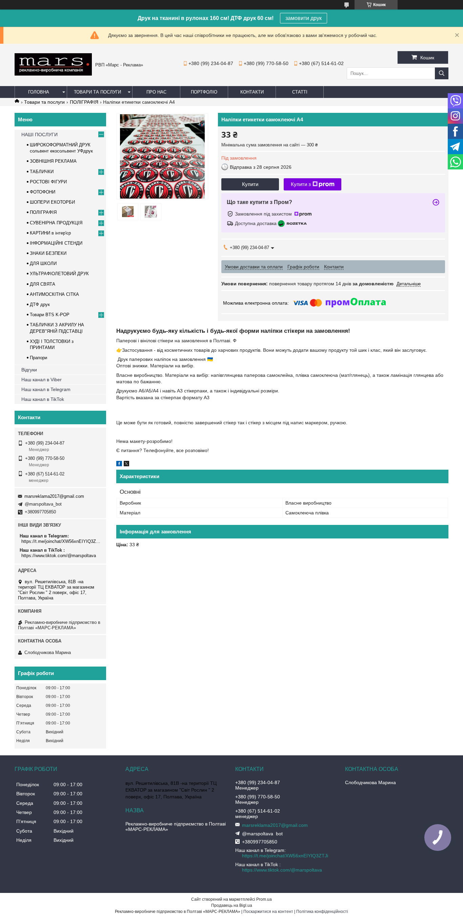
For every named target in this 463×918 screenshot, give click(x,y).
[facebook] (119, 464)
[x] (126, 464)
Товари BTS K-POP (49, 314)
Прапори (38, 357)
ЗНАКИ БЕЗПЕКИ (48, 253)
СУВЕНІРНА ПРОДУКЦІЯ (56, 222)
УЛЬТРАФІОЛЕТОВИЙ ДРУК (59, 273)
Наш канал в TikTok (42, 399)
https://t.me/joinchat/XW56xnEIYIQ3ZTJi (61, 541)
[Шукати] (441, 73)
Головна (38, 92)
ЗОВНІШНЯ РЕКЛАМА (53, 161)
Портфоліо (204, 92)
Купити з (301, 184)
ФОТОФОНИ (42, 192)
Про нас (156, 92)
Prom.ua (264, 899)
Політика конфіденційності (322, 911)
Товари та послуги (97, 92)
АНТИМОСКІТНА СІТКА (54, 294)
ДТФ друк (40, 304)
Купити (250, 184)
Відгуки (29, 369)
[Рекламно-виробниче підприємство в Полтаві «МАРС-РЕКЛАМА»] (53, 74)
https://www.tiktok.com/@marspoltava (58, 555)
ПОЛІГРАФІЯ (84, 102)
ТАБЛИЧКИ (42, 171)
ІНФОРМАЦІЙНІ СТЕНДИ (56, 243)
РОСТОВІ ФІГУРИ (48, 181)
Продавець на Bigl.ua (231, 905)
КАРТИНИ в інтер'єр (50, 233)
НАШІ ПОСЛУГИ (39, 134)
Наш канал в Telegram (46, 389)
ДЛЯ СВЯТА (42, 284)
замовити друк (303, 18)
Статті (299, 92)
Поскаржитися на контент (268, 911)
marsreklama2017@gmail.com (54, 496)
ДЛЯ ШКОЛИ (43, 263)
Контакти (252, 92)
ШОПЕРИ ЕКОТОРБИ (52, 202)
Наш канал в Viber (41, 379)
